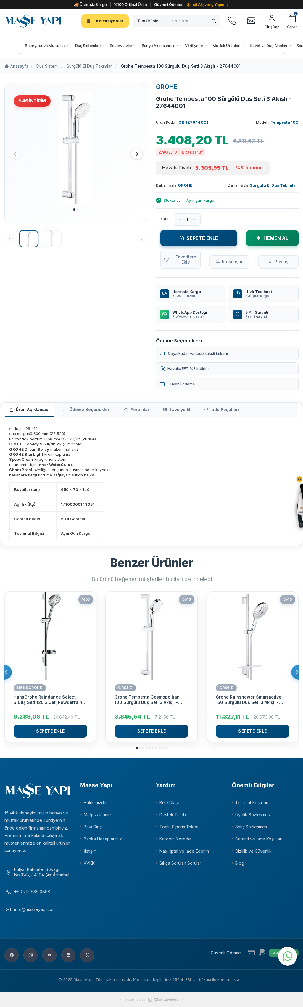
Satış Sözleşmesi (251, 826)
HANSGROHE (30, 688)
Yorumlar (139, 409)
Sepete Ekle (202, 238)
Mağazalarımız (98, 814)
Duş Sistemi (47, 66)
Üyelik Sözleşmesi (253, 814)
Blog (239, 863)
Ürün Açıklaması (32, 409)
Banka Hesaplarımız (103, 838)
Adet (164, 219)
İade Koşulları (224, 409)
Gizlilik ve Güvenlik (253, 851)
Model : (277, 122)
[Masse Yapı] (33, 21)
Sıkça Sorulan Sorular (180, 863)
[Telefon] (231, 21)
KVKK (89, 863)
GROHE (166, 86)
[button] (74, 209)
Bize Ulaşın (170, 802)
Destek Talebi (173, 814)
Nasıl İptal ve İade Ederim (184, 851)
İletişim (90, 851)
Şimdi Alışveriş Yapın (205, 4)
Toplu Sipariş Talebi (178, 826)
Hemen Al (275, 238)
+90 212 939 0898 (32, 891)
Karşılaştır (232, 261)
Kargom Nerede (175, 838)
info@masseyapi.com (35, 909)
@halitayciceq (166, 999)
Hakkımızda (95, 802)
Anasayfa (19, 66)
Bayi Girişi (93, 826)
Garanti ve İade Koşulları (258, 838)
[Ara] (214, 21)
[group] (76, 148)
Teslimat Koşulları (251, 802)
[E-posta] (251, 21)
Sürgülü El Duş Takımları (90, 66)
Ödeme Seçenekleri (90, 409)
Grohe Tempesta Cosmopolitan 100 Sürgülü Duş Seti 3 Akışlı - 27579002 (147, 699)
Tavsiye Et (180, 409)
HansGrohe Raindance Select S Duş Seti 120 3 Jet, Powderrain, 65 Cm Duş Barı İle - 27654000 (48, 699)
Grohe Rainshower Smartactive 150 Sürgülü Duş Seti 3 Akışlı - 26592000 (248, 699)
